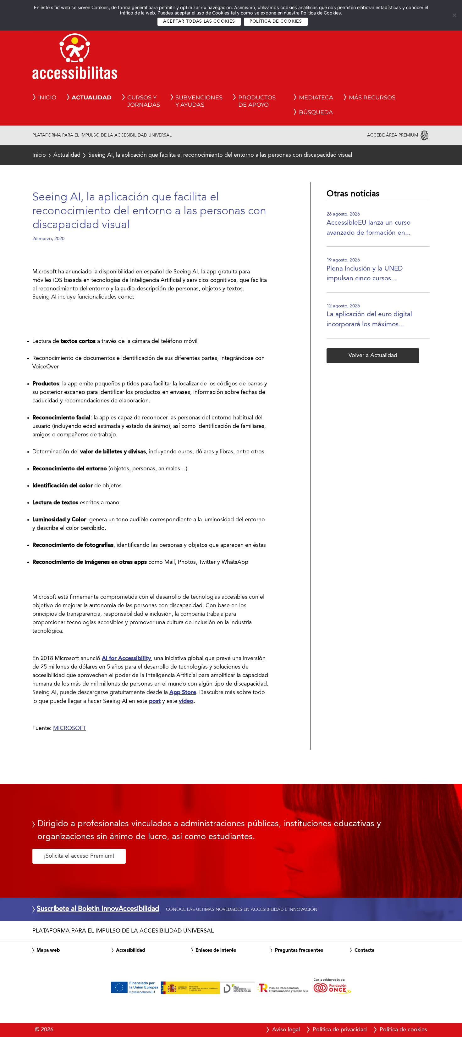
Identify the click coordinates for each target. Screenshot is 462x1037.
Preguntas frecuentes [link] (299, 950)
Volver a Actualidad (373, 355)
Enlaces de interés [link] (215, 950)
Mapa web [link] (48, 950)
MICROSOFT (69, 728)
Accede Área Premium (392, 135)
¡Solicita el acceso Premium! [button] (79, 856)
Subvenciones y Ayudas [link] (199, 101)
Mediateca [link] (316, 97)
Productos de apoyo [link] (257, 101)
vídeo (186, 701)
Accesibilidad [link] (130, 950)
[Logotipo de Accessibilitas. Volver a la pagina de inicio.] (74, 58)
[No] (454, 15)
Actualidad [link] (92, 97)
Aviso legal (286, 1030)
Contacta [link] (364, 950)
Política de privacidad (340, 1030)
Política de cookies (276, 21)
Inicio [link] (47, 97)
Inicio (39, 155)
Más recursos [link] (372, 97)
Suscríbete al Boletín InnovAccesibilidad (98, 909)
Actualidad (66, 155)
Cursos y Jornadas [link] (143, 101)
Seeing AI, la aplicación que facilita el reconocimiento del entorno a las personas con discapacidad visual (192, 155)
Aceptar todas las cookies (199, 21)
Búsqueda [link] (316, 112)
